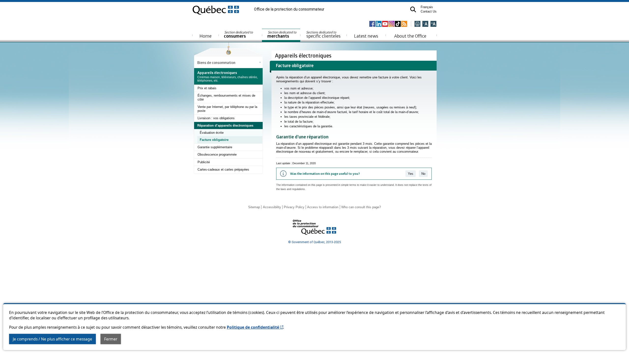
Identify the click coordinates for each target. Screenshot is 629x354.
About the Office (410, 36)
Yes (410, 174)
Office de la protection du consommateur (289, 9)
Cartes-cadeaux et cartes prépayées (223, 169)
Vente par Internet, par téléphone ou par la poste (227, 109)
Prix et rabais (207, 88)
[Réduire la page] (425, 24)
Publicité (204, 162)
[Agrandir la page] (433, 24)
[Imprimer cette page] (417, 24)
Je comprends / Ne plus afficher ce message (52, 339)
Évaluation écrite (212, 132)
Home (206, 36)
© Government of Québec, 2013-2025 (314, 242)
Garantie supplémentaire (215, 147)
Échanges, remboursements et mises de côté (226, 97)
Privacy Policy (294, 207)
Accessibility (272, 207)
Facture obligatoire (214, 140)
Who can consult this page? (361, 207)
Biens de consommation (216, 62)
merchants (282, 34)
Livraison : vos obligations (216, 118)
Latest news (366, 36)
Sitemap (254, 207)
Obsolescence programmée (217, 154)
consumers (239, 34)
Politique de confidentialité (255, 327)
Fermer (110, 339)
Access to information (322, 207)
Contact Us (429, 11)
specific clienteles (323, 34)
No (423, 174)
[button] (413, 9)
